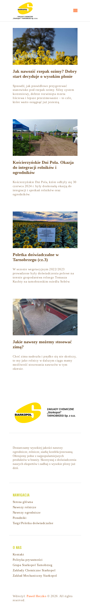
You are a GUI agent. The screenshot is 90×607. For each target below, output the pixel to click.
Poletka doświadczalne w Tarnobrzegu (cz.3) (36, 257)
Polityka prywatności (28, 559)
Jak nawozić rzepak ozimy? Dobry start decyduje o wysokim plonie (45, 74)
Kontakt (18, 554)
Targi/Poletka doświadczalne (33, 523)
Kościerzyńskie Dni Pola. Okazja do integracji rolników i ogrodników (43, 167)
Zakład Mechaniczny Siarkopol (35, 575)
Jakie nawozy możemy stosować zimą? (42, 344)
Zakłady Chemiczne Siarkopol (34, 570)
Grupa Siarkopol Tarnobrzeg (33, 565)
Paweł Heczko (36, 596)
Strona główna (23, 502)
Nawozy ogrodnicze (27, 512)
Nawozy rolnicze (24, 507)
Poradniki (20, 518)
